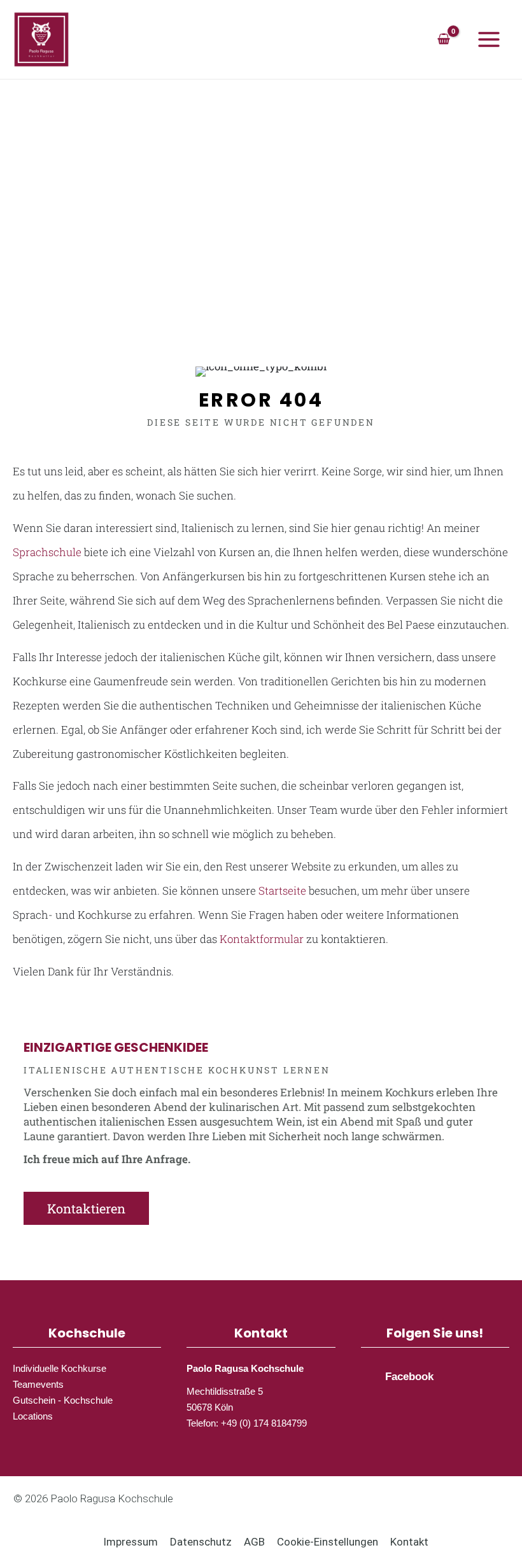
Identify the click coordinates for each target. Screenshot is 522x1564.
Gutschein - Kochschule (63, 1400)
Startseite (282, 890)
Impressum (130, 1541)
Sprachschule (47, 552)
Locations (33, 1416)
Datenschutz (201, 1541)
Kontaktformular (262, 939)
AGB (254, 1541)
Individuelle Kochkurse (59, 1368)
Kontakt (409, 1541)
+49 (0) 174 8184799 (264, 1423)
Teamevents (38, 1384)
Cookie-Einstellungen (327, 1541)
